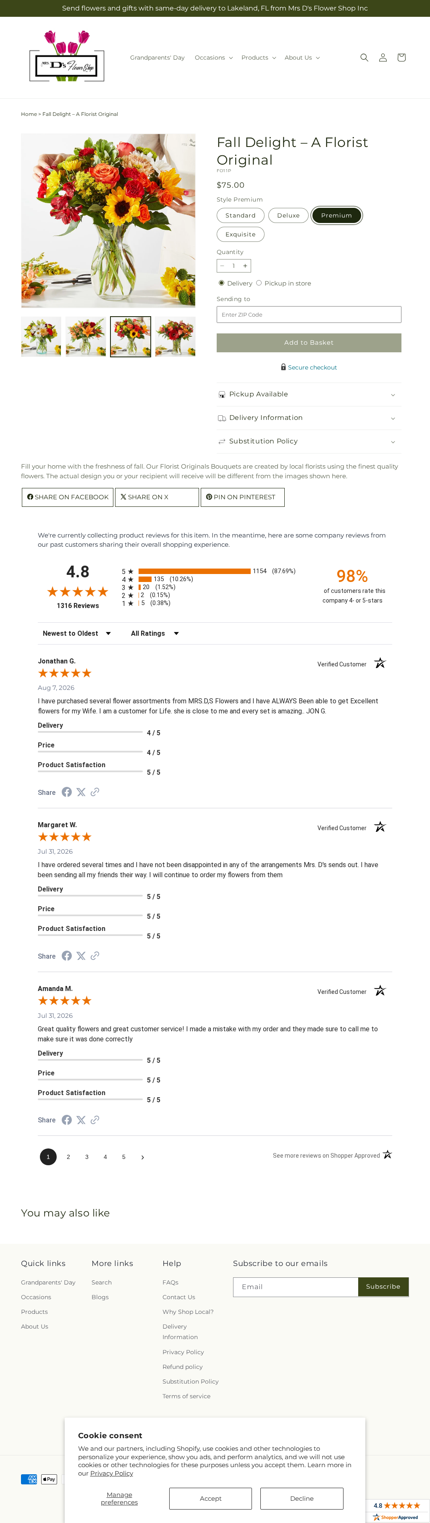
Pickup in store (288, 283)
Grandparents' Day (48, 1282)
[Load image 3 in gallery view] (130, 337)
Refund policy (183, 1367)
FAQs (170, 1282)
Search (102, 1282)
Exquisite (240, 234)
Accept (211, 1498)
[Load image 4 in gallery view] (175, 337)
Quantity (230, 252)
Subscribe (383, 1286)
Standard (240, 215)
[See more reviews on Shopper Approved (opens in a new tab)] (95, 793)
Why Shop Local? (188, 1312)
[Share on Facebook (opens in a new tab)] (67, 793)
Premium (336, 215)
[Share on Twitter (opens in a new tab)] (81, 792)
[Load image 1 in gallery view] (41, 337)
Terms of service (186, 1396)
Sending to (246, 299)
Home (29, 114)
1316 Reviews (87, 606)
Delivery (240, 283)
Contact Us (179, 1297)
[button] (213, 57)
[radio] (215, 571)
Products (34, 1312)
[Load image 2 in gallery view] (86, 337)
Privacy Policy (111, 1473)
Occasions (36, 1297)
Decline (302, 1498)
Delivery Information (180, 1332)
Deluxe (288, 215)
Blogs (100, 1297)
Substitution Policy (191, 1381)
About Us (34, 1326)
